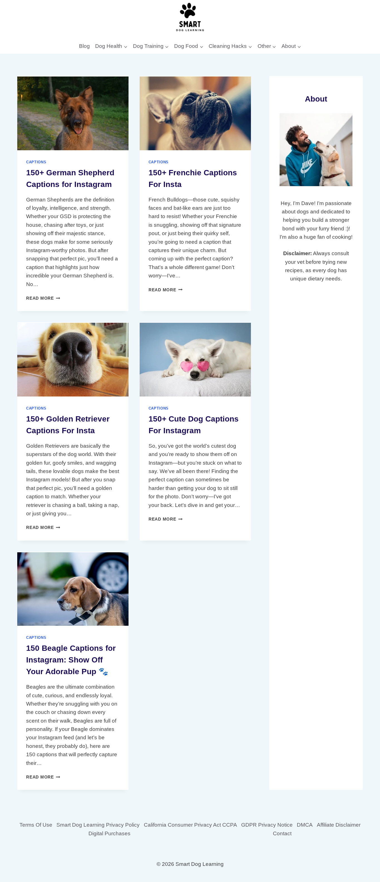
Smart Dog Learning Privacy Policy (98, 825)
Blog (84, 46)
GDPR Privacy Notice (267, 825)
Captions (36, 162)
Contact (282, 833)
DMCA (305, 825)
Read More (43, 298)
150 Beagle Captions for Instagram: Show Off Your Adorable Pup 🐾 (71, 660)
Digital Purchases (109, 833)
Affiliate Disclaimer (339, 825)
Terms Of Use (35, 825)
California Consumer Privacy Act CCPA (190, 825)
